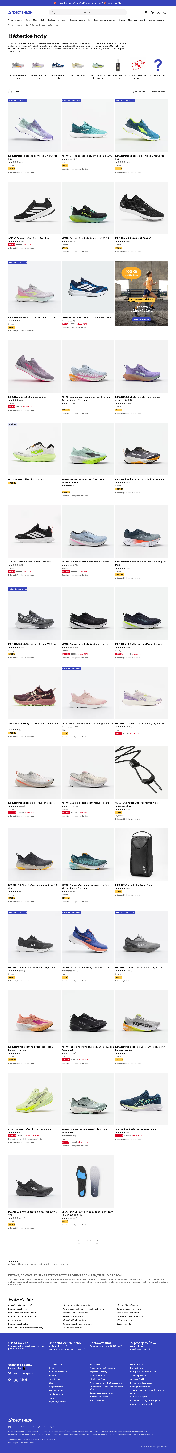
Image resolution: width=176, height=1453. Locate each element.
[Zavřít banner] (166, 3)
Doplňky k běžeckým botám (118, 76)
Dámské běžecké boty (38, 76)
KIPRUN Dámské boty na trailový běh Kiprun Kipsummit (84, 1131)
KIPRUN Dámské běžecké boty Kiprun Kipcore (85, 561)
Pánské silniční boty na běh (20, 1305)
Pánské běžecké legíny (19, 1309)
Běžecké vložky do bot (72, 1316)
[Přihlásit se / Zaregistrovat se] (158, 12)
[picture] (34, 125)
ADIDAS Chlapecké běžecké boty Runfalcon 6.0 (87, 317)
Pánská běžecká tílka (18, 1324)
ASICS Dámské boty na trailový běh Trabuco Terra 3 (34, 725)
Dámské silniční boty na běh (75, 1313)
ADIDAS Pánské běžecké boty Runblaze (29, 238)
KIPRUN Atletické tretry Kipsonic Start (27, 397)
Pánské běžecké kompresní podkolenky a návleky (85, 1309)
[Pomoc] (152, 12)
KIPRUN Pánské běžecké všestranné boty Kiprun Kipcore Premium (140, 1048)
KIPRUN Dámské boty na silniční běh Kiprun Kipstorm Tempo (30, 1048)
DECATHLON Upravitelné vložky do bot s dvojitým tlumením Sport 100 (88, 1213)
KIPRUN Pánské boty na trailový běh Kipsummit (139, 479)
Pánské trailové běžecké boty (76, 1305)
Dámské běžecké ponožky (129, 1309)
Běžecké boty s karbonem (98, 76)
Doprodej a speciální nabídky (138, 76)
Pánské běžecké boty (18, 76)
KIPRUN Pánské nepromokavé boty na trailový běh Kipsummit (88, 1048)
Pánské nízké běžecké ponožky (22, 1316)
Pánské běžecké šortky (127, 1305)
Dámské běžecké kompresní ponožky (25, 1328)
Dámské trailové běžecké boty (22, 1313)
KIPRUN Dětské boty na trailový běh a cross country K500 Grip (138, 398)
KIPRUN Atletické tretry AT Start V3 (133, 238)
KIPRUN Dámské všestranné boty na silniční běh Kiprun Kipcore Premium (87, 398)
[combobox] (159, 92)
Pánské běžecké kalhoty (128, 1313)
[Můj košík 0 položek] (165, 12)
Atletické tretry (78, 75)
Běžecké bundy (124, 1324)
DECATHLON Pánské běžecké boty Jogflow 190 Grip (32, 886)
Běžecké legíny (15, 1320)
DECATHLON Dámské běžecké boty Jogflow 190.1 (87, 723)
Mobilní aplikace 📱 (137, 20)
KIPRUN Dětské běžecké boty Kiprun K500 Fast (32, 317)
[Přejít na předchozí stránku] (79, 1241)
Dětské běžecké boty (58, 76)
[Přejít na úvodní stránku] (20, 12)
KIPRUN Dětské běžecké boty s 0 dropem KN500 (87, 155)
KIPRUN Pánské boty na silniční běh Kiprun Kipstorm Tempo (84, 481)
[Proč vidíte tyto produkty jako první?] (133, 92)
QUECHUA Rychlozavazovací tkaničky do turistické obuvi (136, 804)
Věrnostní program (157, 20)
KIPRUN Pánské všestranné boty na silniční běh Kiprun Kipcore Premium (86, 886)
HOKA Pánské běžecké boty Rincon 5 (27, 479)
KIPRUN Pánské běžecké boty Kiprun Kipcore (85, 644)
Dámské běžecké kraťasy (74, 1320)
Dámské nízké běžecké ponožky (132, 1316)
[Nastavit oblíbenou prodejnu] (146, 12)
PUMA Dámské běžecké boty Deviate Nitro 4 (31, 1129)
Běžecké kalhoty (124, 1320)
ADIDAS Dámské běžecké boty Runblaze (29, 561)
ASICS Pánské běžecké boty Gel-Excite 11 (136, 1129)
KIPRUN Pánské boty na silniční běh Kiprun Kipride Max (141, 563)
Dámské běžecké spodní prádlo (77, 1324)
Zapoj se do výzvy (141, 319)
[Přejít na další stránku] (97, 1241)
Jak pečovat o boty (158, 75)
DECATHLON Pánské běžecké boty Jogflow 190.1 (33, 967)
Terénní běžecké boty (72, 1328)
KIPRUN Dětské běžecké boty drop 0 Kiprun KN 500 (32, 157)
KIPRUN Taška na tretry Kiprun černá (134, 885)
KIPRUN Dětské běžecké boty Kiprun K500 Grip (86, 238)
